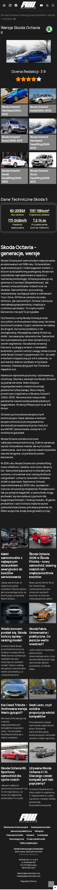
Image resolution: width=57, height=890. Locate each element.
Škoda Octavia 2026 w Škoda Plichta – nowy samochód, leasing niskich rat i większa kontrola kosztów (42, 565)
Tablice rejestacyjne (28, 843)
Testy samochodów (14, 835)
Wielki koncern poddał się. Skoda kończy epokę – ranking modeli (14, 634)
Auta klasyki (42, 835)
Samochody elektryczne (21, 831)
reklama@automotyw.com (28, 873)
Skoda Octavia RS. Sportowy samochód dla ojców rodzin (14, 774)
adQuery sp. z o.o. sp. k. (28, 859)
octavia (7, 18)
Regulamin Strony (28, 881)
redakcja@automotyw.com (28, 876)
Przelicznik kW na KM (36, 839)
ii (14, 18)
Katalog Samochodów (32, 15)
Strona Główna (9, 15)
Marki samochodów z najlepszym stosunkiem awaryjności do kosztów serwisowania (11, 565)
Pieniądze (39, 831)
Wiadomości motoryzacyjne (16, 827)
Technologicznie (16, 839)
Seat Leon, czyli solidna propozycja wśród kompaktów (41, 710)
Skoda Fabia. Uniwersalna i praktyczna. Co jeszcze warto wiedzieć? (40, 636)
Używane (30, 835)
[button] (4, 5)
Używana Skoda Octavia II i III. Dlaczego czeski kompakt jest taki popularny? (41, 775)
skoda (51, 15)
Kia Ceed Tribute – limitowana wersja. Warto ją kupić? (14, 709)
